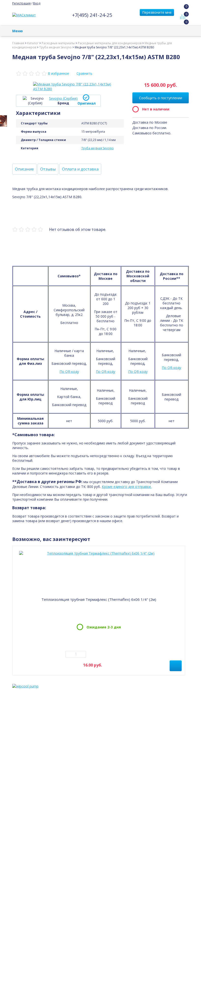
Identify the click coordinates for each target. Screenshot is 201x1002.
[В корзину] (176, 665)
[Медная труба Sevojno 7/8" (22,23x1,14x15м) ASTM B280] (72, 86)
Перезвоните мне (157, 12)
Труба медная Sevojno (97, 148)
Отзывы (48, 169)
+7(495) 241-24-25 (92, 15)
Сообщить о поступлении (160, 98)
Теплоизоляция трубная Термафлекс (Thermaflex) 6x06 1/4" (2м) (98, 599)
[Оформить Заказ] (183, 11)
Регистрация (21, 3)
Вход (36, 3)
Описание (24, 169)
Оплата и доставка (80, 169)
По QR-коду (69, 371)
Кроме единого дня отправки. (126, 486)
